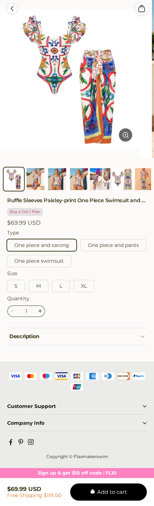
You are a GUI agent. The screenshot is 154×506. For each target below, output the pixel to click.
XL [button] (84, 286)
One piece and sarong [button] (41, 245)
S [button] (16, 286)
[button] (12, 9)
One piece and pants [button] (113, 245)
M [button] (38, 286)
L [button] (60, 286)
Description (24, 336)
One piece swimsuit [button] (39, 261)
